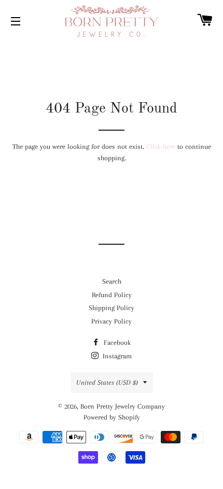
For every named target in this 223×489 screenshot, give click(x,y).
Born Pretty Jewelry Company (122, 406)
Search (111, 281)
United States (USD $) (107, 382)
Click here (160, 146)
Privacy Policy (111, 321)
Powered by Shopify (111, 417)
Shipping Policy (111, 308)
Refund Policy (112, 295)
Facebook (116, 342)
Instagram (116, 356)
